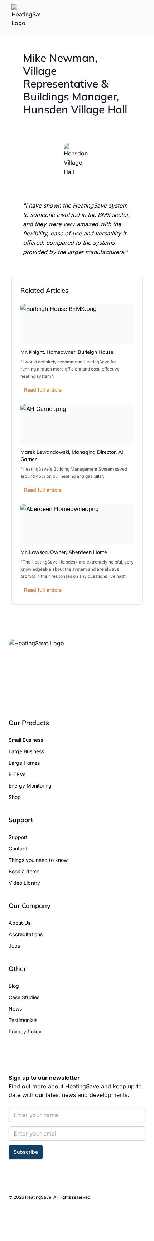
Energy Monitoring (30, 786)
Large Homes (24, 763)
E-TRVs (17, 774)
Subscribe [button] (26, 1152)
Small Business (26, 740)
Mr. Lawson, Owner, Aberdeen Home (63, 552)
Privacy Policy (25, 1031)
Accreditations (26, 934)
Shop (15, 797)
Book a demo (24, 871)
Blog (14, 986)
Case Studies (24, 997)
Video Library (24, 883)
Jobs (14, 946)
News (15, 1009)
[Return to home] (25, 18)
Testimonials (23, 1020)
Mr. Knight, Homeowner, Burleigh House (67, 352)
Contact (18, 848)
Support (18, 837)
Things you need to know (38, 860)
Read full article (43, 390)
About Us (19, 923)
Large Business (26, 751)
